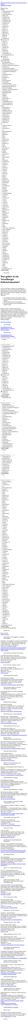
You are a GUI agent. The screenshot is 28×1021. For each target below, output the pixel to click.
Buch (3, 145)
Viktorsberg (5, 262)
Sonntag (4, 249)
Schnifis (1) (5, 237)
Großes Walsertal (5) (7, 112)
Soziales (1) (5, 97)
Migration (15, 647)
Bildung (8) (5, 15)
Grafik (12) (5, 24)
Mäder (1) (4, 208)
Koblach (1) (5, 190)
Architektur (13, 813)
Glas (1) (4, 73)
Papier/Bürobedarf (6, 92)
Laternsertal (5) (6, 116)
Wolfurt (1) (5, 267)
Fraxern (4, 166)
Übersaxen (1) (5, 259)
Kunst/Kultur (5, 82)
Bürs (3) (4, 146)
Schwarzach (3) (6, 243)
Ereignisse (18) (5, 18)
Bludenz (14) (5, 139)
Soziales (7, 649)
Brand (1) (4, 142)
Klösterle (4, 188)
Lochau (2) (5, 202)
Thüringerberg (5, 256)
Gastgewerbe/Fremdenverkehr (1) (10, 70)
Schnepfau (4, 235)
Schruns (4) (5, 241)
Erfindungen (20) (6, 20)
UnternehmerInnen (20, 649)
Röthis (3, 226)
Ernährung (11, 850)
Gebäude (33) (5, 23)
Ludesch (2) (5, 205)
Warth (3, 264)
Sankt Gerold (5, 231)
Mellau (4, 211)
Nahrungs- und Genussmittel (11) (10, 89)
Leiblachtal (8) (5, 118)
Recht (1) (4, 44)
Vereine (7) (5, 56)
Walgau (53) (5, 122)
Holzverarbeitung (6, 80)
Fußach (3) (5, 167)
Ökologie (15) (5, 38)
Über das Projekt (16, 2)
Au (3, 130)
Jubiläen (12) (5, 26)
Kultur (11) (5, 27)
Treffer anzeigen (4, 270)
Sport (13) (4, 49)
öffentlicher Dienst (6, 91)
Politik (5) (4, 94)
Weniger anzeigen (5, 319)
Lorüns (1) (4, 203)
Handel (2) (4, 76)
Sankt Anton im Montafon (8, 228)
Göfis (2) (4, 172)
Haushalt (4, 79)
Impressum (7, 1003)
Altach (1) (4, 127)
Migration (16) (5, 33)
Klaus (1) (4, 187)
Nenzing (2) (5, 216)
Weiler (3, 265)
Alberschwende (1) (6, 125)
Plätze (6, 814)
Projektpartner (23, 2)
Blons (3, 137)
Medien (8, 945)
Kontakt (2, 4)
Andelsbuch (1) (6, 128)
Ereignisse (3, 711)
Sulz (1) (4, 252)
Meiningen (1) (5, 209)
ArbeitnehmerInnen (5, 647)
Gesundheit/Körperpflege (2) (9, 71)
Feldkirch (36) (5, 161)
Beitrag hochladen (5, 329)
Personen (6, 634)
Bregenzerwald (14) (7, 110)
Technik (23, 748)
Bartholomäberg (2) (7, 131)
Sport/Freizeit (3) (6, 98)
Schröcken (4, 240)
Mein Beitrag (8, 2)
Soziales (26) (5, 47)
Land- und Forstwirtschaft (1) (9, 85)
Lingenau (4, 200)
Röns (3, 225)
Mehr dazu (3, 295)
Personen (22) (5, 39)
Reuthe (4, 222)
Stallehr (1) (5, 250)
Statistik (21, 1000)
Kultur (11, 647)
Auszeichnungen (5, 850)
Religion (4, 95)
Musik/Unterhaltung (7, 88)
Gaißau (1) (4, 169)
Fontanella (4, 163)
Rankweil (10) (5, 220)
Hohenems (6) (5, 181)
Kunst (15, 748)
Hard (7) (4, 175)
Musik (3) (4, 36)
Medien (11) (5, 30)
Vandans (4, 261)
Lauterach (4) (5, 197)
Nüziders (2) (5, 217)
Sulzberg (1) (5, 253)
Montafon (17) (5, 119)
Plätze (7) (4, 41)
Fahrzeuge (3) (5, 66)
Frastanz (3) (5, 164)
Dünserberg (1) (6, 157)
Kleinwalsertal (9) (6, 113)
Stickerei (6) (5, 100)
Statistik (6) (5, 50)
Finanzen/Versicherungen (8, 68)
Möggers (4, 214)
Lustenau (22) (5, 206)
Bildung (3, 1000)
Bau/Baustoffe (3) (6, 62)
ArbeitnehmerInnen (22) (8, 11)
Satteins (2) (5, 232)
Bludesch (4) (5, 140)
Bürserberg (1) (5, 148)
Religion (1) (5, 46)
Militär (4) (4, 35)
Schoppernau (5, 238)
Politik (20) (5, 43)
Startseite (3, 2)
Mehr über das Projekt (6, 322)
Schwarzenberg (6, 244)
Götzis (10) (5, 173)
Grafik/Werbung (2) (7, 74)
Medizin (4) (5, 32)
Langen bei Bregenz (7, 193)
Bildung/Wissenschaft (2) (8, 63)
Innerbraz (4, 184)
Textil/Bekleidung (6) (7, 101)
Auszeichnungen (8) (7, 14)
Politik (24, 647)
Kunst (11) (4, 29)
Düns (3, 155)
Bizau (3, 136)
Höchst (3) (4, 178)
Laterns (4, 196)
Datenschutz (13, 1003)
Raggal (4, 219)
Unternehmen (12, 649)
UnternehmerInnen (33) (8, 55)
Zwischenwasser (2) (7, 268)
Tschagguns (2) (6, 258)
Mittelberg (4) (5, 213)
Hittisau (4, 176)
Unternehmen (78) (6, 53)
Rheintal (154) (5, 121)
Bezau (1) (4, 133)
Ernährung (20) (6, 17)
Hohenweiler (5, 182)
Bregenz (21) (5, 143)
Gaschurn (4, 170)
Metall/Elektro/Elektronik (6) (9, 86)
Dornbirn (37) (5, 154)
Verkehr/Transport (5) (7, 103)
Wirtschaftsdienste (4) (7, 104)
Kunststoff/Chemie (6, 83)
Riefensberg (5, 223)
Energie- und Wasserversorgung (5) (10, 65)
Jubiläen (15, 864)
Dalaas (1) (4, 149)
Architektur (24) (6, 12)
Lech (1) (4, 199)
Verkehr (6, 650)
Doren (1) (4, 152)
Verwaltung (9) (5, 59)
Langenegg (5, 194)
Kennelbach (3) (6, 185)
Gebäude (18, 813)
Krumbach (4, 191)
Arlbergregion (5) (6, 107)
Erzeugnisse (4, 735)
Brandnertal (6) (6, 109)
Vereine (2, 634)
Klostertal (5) (5, 115)
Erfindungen (12, 798)
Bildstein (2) (5, 134)
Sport (10, 825)
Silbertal (4, 247)
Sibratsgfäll (5, 246)
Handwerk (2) (5, 77)
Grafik (2, 723)
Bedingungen (7, 1016)
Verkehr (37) (5, 58)
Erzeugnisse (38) (6, 21)
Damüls (4, 151)
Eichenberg (5, 160)
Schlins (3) (4, 234)
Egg (3, 158)
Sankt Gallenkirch (6, 229)
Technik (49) (5, 52)
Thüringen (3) (5, 255)
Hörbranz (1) (5, 179)
